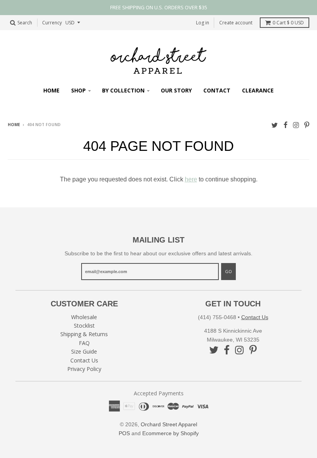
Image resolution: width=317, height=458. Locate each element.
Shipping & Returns (84, 334)
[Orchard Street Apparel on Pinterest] (306, 125)
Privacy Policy (84, 369)
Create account (235, 22)
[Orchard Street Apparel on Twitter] (274, 125)
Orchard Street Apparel (169, 424)
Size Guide (84, 351)
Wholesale (84, 317)
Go (228, 271)
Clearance (258, 90)
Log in (202, 22)
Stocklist (84, 325)
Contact (216, 90)
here (191, 179)
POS (124, 433)
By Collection (123, 90)
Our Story (176, 90)
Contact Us (84, 360)
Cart (288, 22)
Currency (52, 22)
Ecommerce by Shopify (170, 433)
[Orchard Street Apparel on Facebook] (285, 125)
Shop (78, 90)
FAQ (84, 343)
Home (51, 90)
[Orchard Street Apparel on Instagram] (296, 125)
